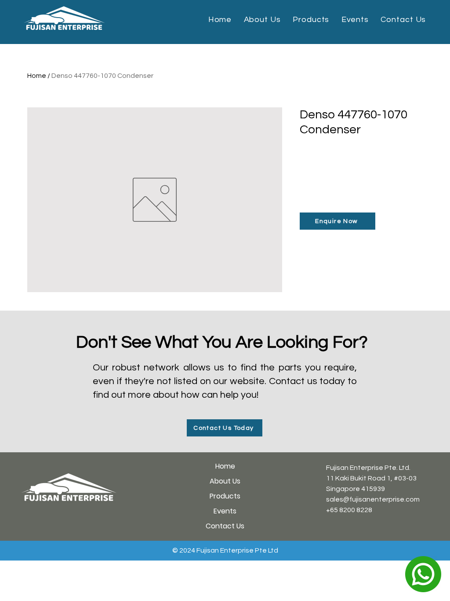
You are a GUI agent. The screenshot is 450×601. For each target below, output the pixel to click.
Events (225, 511)
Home (36, 75)
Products (225, 496)
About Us (225, 481)
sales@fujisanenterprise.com (373, 499)
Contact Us (225, 526)
